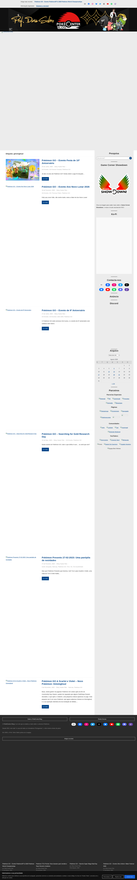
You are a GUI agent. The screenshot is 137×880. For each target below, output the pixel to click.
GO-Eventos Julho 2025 (56, 316)
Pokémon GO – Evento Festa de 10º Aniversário (61, 161)
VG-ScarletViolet (78, 567)
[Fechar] (135, 872)
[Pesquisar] (130, 158)
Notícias (54, 567)
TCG (68, 567)
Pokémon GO (66, 169)
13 (114, 371)
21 (119, 375)
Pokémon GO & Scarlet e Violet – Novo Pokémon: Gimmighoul (62, 682)
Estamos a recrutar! (42, 6)
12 (109, 371)
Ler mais (45, 178)
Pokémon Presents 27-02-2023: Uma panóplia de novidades (66, 559)
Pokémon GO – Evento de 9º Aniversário (63, 310)
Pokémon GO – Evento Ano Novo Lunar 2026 (66, 187)
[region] (68, 875)
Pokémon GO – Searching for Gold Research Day (65, 435)
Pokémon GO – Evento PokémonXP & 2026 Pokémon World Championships (58, 1)
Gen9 (43, 567)
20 (114, 375)
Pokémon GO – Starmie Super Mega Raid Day (83, 864)
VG (71, 567)
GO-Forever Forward (55, 169)
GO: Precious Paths (55, 193)
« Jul (113, 383)
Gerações (49, 567)
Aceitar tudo (130, 876)
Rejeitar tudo (118, 876)
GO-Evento (45, 169)
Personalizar (106, 876)
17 (98, 375)
